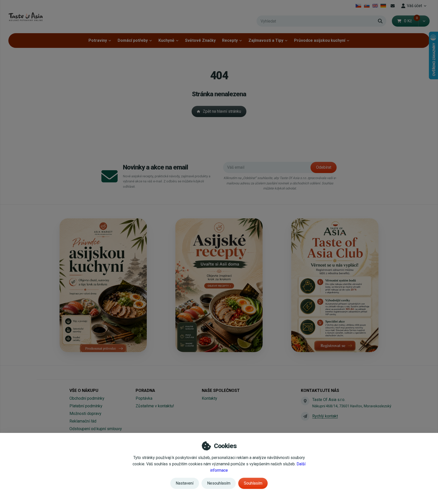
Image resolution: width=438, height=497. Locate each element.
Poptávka (144, 398)
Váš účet (414, 5)
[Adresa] (305, 401)
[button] (424, 21)
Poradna (145, 390)
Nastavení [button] (184, 483)
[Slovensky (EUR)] (367, 6)
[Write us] (305, 416)
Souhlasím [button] (253, 483)
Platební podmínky (85, 406)
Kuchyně (166, 40)
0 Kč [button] (411, 21)
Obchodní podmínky (86, 398)
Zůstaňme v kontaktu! (155, 406)
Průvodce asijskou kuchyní (319, 40)
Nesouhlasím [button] (218, 483)
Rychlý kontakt (325, 416)
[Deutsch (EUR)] (383, 6)
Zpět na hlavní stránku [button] (222, 111)
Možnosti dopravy (85, 413)
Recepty (230, 40)
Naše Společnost (221, 390)
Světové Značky (200, 40)
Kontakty (209, 398)
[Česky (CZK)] (358, 6)
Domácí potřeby (133, 40)
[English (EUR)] (375, 6)
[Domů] (25, 16)
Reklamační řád (82, 421)
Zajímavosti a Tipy (265, 40)
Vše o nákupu (83, 390)
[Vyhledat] (380, 21)
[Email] (393, 6)
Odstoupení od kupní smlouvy (95, 428)
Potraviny (97, 40)
